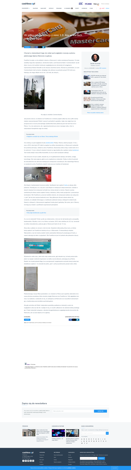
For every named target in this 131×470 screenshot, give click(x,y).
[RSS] (33, 461)
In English (84, 8)
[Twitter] (26, 461)
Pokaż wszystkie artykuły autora (95, 112)
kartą (65, 185)
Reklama (70, 457)
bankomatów (50, 142)
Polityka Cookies (71, 462)
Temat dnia (42, 455)
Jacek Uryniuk (30, 30)
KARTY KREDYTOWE (30, 322)
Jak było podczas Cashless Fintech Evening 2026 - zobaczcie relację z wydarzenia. (72, 441)
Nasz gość (43, 8)
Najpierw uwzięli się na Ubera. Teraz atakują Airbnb (42, 136)
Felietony (35, 8)
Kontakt (70, 464)
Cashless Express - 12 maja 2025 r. (57, 439)
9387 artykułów (102, 68)
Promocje (25, 426)
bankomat (76, 150)
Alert (55, 457)
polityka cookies (71, 468)
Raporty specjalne (57, 462)
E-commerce (67, 8)
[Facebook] (23, 461)
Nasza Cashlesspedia (58, 455)
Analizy (41, 462)
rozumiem (114, 468)
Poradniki (59, 8)
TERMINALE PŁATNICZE (46, 322)
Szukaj (55, 459)
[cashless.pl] (28, 4)
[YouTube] (28, 461)
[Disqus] (51, 343)
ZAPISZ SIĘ (100, 411)
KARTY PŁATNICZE (38, 322)
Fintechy (51, 8)
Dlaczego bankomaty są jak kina (36, 212)
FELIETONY (27, 47)
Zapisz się (101, 458)
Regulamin (70, 459)
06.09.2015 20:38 (30, 31)
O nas (91, 8)
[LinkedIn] (31, 461)
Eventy (77, 8)
